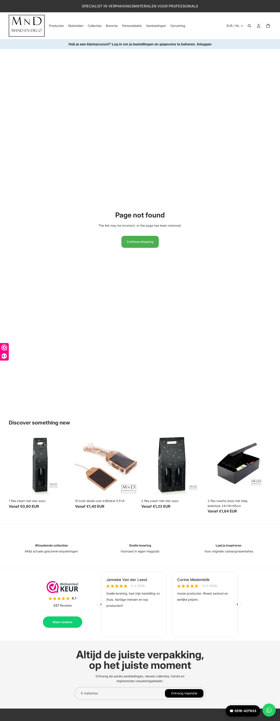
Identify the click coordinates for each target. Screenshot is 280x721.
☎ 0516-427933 (242, 711)
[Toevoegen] (66, 490)
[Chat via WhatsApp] (269, 710)
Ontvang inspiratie (184, 693)
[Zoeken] (249, 26)
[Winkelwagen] (268, 26)
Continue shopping (140, 241)
